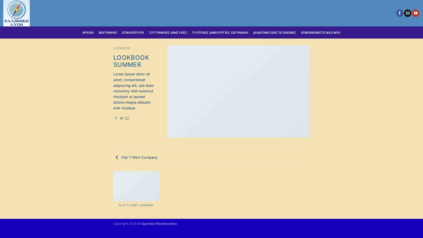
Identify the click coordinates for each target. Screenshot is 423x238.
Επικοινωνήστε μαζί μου (321, 32)
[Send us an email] (407, 13)
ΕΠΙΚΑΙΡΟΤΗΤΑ (133, 32)
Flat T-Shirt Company (139, 157)
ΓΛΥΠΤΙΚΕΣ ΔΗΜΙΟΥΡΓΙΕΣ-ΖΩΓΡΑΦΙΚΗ (220, 32)
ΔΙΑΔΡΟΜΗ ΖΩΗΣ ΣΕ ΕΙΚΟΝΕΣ (274, 32)
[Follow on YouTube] (415, 13)
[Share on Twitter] (121, 119)
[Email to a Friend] (127, 119)
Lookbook (121, 48)
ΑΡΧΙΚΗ (88, 32)
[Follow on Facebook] (399, 13)
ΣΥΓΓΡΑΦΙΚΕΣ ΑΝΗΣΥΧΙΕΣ (168, 32)
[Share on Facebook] (116, 119)
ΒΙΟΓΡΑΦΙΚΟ (108, 32)
